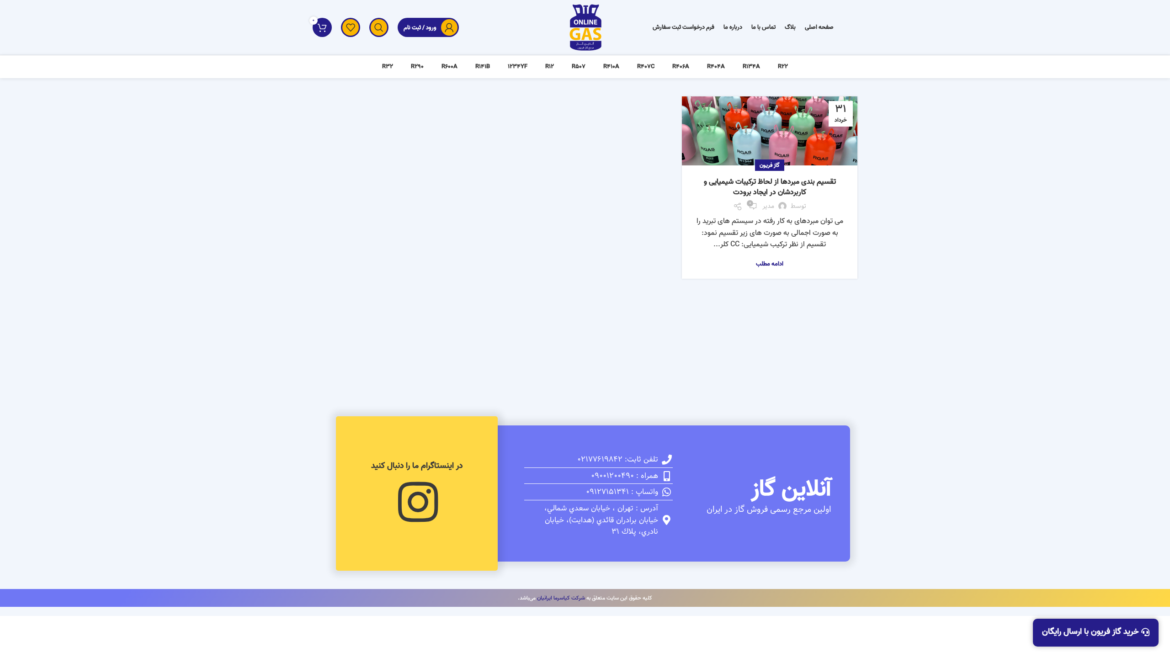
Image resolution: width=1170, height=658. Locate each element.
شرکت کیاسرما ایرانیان (561, 598)
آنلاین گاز (791, 489)
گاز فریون (770, 165)
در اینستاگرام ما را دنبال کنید (417, 465)
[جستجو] (379, 27)
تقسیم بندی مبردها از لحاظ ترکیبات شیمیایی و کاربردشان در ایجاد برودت (770, 187)
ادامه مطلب (769, 264)
